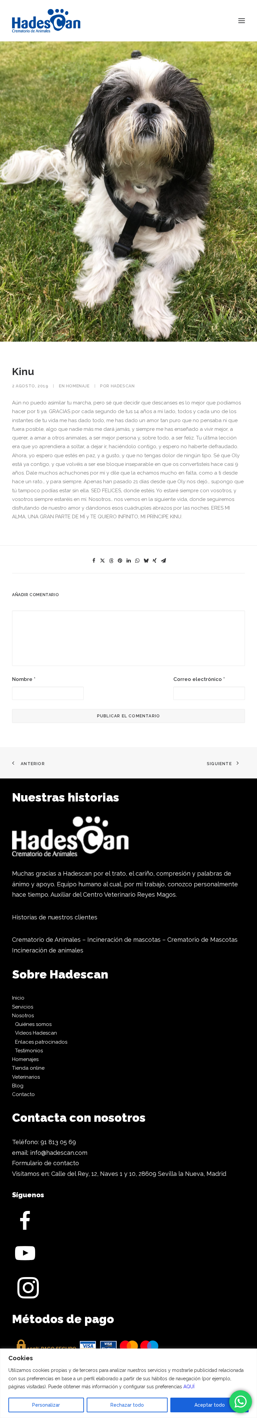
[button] (241, 20)
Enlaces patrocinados (41, 1042)
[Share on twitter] (102, 561)
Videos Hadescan (36, 1033)
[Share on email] (163, 561)
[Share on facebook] (94, 561)
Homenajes (25, 1059)
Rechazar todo (127, 1405)
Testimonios (29, 1051)
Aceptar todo (209, 1405)
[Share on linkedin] (128, 561)
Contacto (23, 1094)
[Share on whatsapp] (137, 561)
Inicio (18, 998)
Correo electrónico (199, 679)
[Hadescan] (46, 20)
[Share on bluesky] (146, 561)
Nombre (23, 679)
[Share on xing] (155, 561)
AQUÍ (188, 1386)
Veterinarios (26, 1077)
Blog (17, 1086)
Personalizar (46, 1405)
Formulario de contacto (45, 1163)
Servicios (22, 1007)
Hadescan (123, 386)
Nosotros (23, 1016)
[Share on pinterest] (120, 561)
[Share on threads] (111, 561)
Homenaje (78, 386)
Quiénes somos (33, 1024)
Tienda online (28, 1068)
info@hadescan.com (58, 1152)
